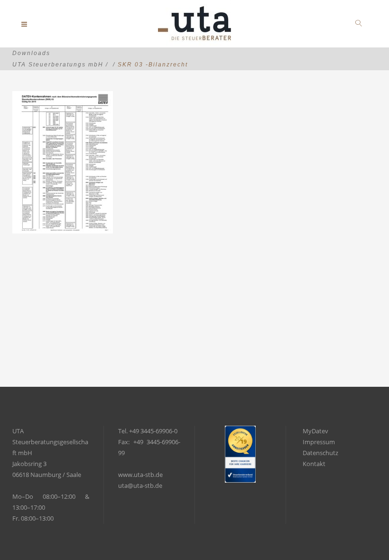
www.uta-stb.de (140, 474)
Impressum (319, 442)
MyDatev (315, 431)
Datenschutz (320, 452)
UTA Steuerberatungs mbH (57, 64)
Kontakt (314, 463)
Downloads (31, 53)
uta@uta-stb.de (140, 485)
